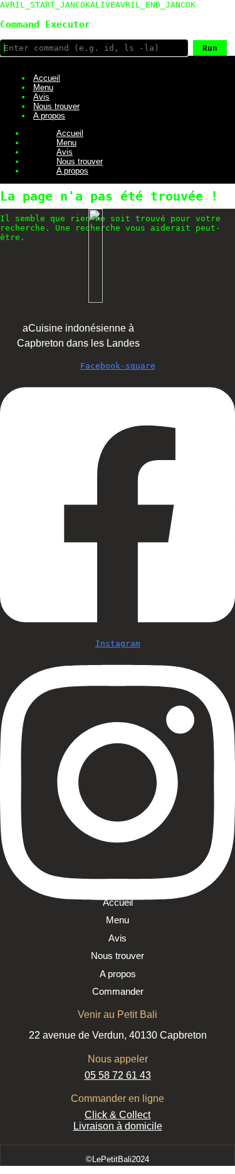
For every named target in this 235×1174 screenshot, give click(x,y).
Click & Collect (117, 1114)
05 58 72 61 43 (118, 1075)
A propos (49, 115)
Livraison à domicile (117, 1126)
